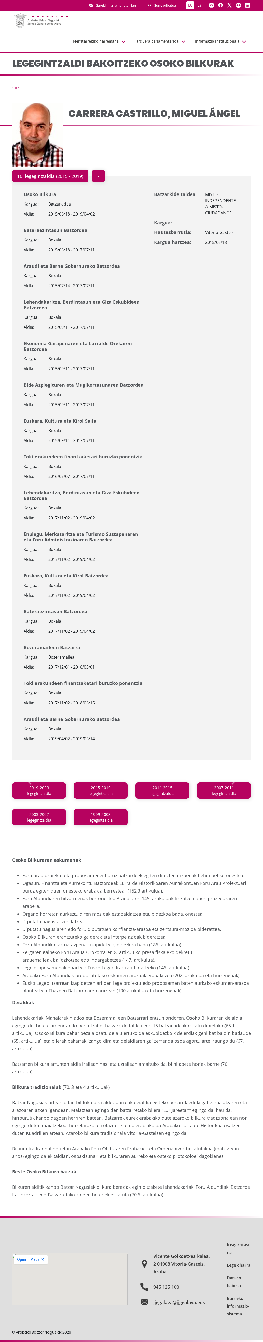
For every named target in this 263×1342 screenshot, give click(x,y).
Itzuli (19, 88)
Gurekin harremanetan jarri (116, 5)
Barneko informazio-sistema (238, 1306)
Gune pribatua (165, 5)
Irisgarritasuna (239, 1248)
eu (190, 5)
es (199, 5)
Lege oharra (238, 1265)
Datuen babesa (234, 1281)
